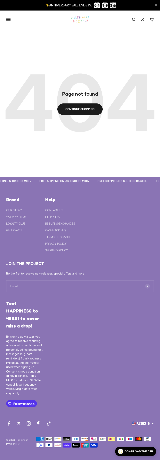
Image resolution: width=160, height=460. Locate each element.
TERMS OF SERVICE (58, 237)
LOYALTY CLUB (16, 223)
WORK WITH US (16, 216)
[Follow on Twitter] (18, 423)
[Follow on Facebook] (9, 423)
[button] (135, 451)
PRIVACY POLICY (56, 243)
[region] (80, 5)
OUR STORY (14, 210)
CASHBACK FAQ (55, 230)
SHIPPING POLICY (56, 250)
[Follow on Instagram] (28, 423)
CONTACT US (54, 210)
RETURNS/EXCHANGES (60, 223)
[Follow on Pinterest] (38, 423)
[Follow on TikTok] (48, 423)
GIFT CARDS (14, 230)
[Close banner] (156, 5)
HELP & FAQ (52, 216)
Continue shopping (80, 109)
